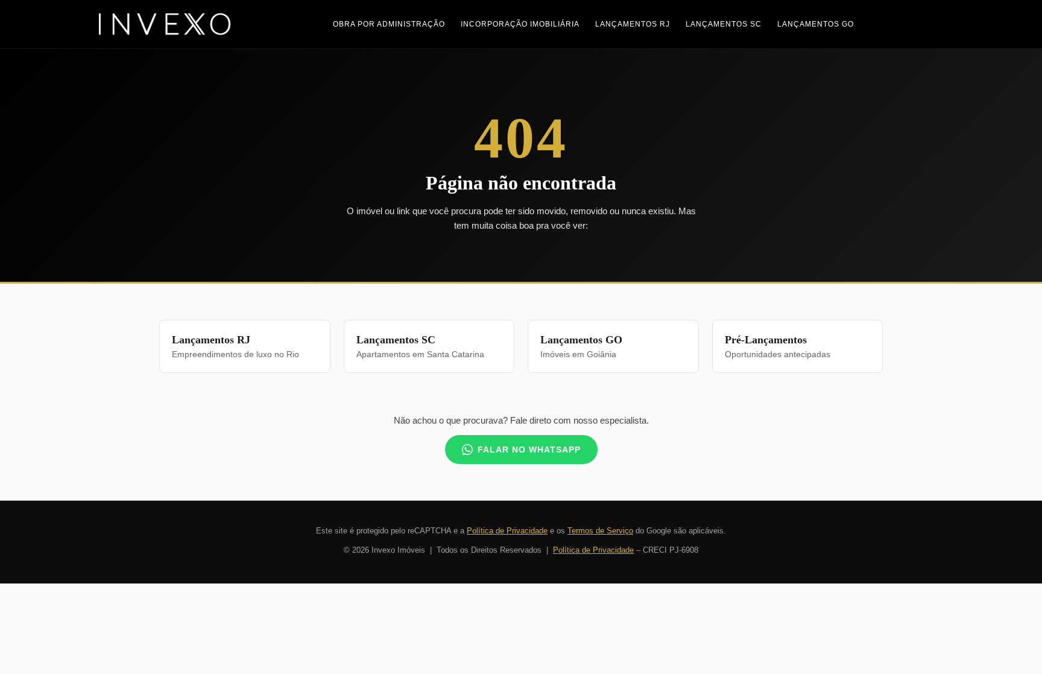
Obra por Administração (389, 24)
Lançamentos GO (815, 24)
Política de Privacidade (507, 530)
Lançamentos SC (724, 24)
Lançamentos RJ (632, 24)
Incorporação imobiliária (520, 24)
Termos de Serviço (600, 530)
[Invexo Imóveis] (165, 24)
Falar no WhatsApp (529, 449)
